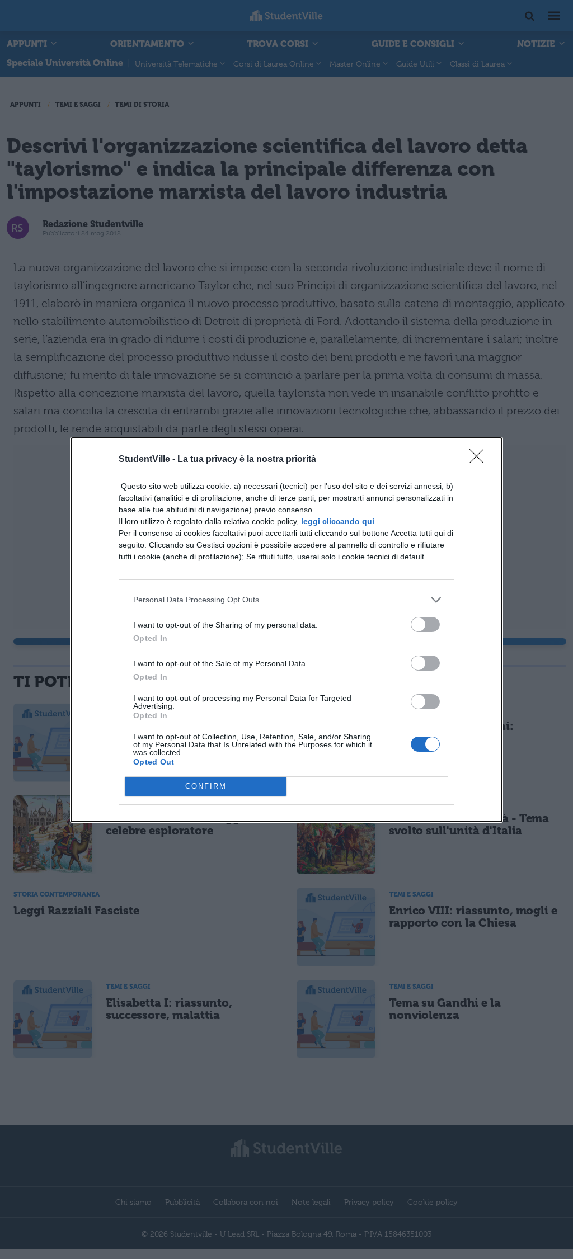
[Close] (480, 459)
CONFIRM (206, 786)
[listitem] (286, 600)
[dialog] (286, 630)
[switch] (425, 624)
